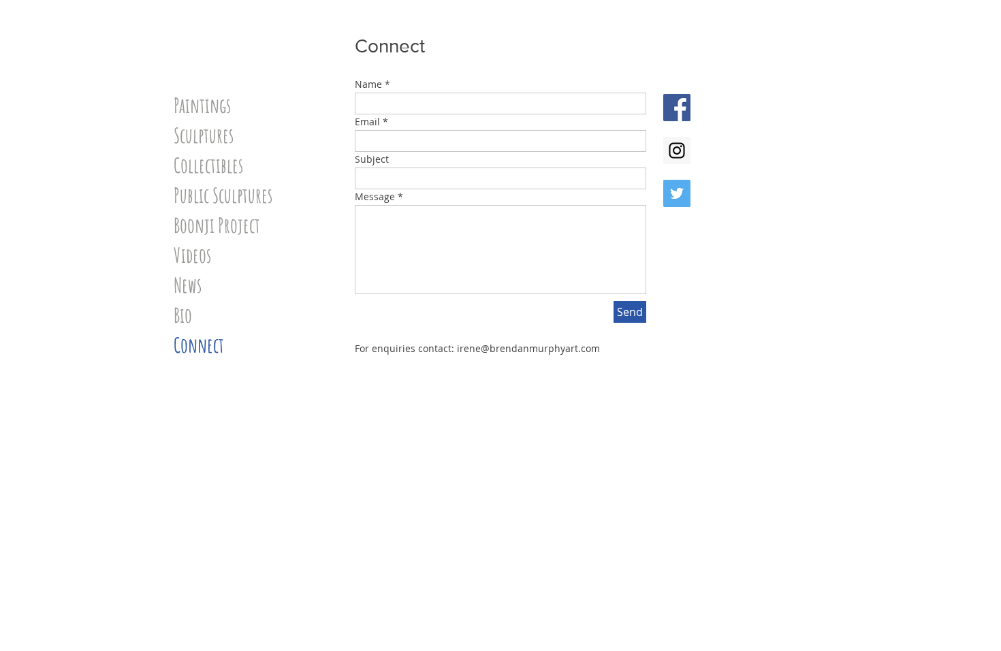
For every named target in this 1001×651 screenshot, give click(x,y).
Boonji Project (217, 225)
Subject (372, 159)
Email (367, 122)
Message (375, 197)
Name (368, 84)
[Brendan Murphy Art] (676, 107)
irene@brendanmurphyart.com (528, 348)
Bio (183, 315)
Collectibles (208, 165)
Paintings (202, 105)
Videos (192, 255)
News (188, 285)
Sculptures (204, 135)
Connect (199, 345)
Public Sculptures (223, 195)
